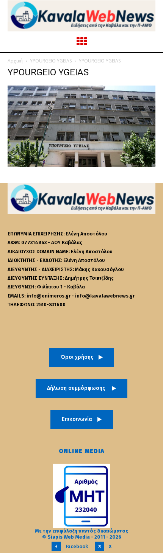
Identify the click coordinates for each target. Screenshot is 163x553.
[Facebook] (56, 546)
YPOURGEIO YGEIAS (51, 61)
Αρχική (15, 61)
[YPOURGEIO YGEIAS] (81, 165)
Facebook (77, 546)
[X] (99, 546)
